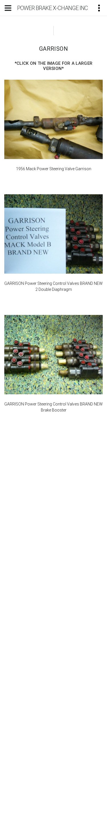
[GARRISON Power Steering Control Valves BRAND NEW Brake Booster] (53, 354)
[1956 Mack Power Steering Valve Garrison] (53, 119)
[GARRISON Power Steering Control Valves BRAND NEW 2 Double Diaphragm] (53, 234)
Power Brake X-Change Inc (52, 8)
